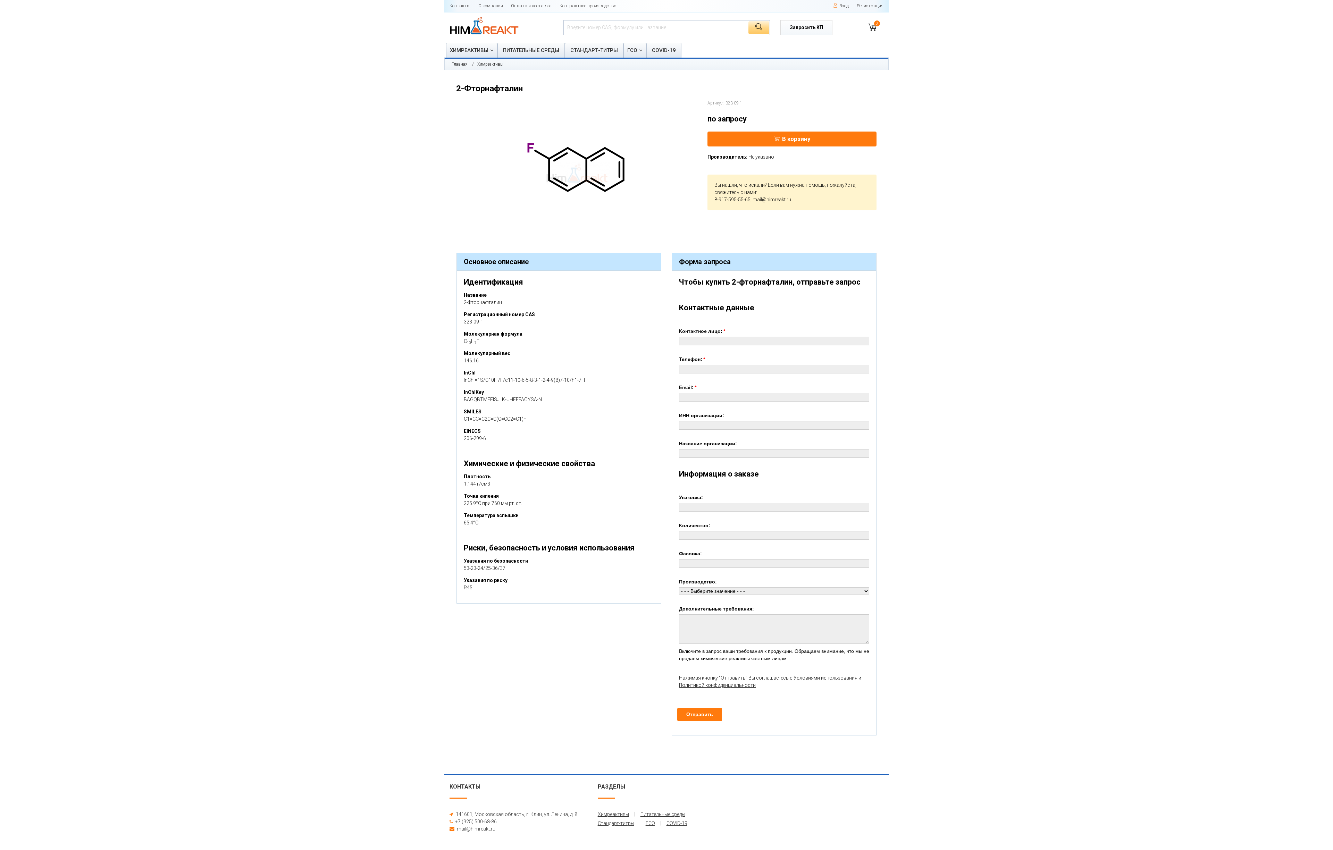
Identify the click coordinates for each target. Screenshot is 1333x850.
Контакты (460, 5)
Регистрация (870, 5)
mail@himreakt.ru (772, 199)
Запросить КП (806, 27)
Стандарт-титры (594, 50)
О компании (490, 5)
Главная (460, 64)
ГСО (632, 50)
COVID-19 (664, 50)
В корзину (796, 138)
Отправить (699, 714)
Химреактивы (469, 50)
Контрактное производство (588, 5)
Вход (844, 5)
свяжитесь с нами (735, 192)
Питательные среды (531, 50)
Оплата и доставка (531, 5)
